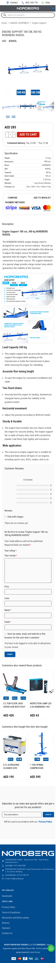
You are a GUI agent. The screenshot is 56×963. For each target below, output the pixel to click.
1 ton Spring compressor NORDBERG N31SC (38, 768)
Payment (6, 928)
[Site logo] (28, 8)
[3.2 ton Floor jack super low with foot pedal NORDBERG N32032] (14, 685)
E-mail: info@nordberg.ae (14, 879)
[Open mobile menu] (3, 8)
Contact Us (7, 933)
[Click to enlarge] (7, 92)
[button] (23, 673)
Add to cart (28, 134)
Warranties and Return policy (15, 917)
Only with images (15, 516)
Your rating (10, 550)
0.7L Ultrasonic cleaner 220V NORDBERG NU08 (11, 768)
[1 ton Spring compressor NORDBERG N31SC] (41, 746)
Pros (7, 586)
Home (4, 23)
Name (8, 610)
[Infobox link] (12, 2)
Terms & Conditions (11, 912)
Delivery (6, 922)
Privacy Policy (8, 907)
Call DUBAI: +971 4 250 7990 (15, 866)
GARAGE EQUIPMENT (19, 23)
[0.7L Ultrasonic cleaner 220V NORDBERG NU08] (14, 746)
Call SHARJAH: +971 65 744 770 (17, 875)
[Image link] (28, 207)
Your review (11, 555)
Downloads (7, 896)
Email (8, 621)
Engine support (39, 23)
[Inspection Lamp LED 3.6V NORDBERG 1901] (41, 685)
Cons (7, 598)
